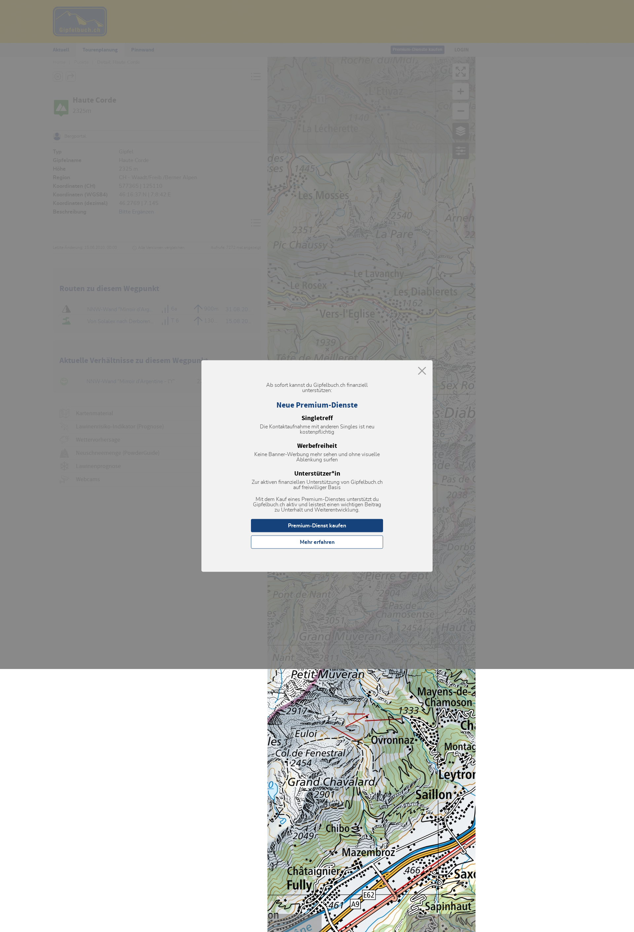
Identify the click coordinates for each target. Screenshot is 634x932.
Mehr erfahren (317, 542)
